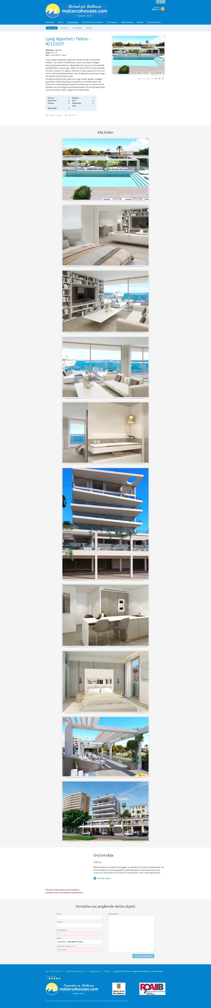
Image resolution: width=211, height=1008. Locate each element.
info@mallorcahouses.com (75, 971)
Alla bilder (64, 28)
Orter (60, 22)
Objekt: (59, 938)
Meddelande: (113, 914)
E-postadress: (62, 930)
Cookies (107, 971)
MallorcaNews (127, 22)
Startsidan (50, 22)
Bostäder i (104, 878)
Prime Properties (153, 22)
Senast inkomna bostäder (92, 22)
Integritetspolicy (94, 971)
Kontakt (140, 22)
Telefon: (60, 922)
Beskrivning (51, 28)
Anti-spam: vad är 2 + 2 (66, 946)
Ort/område (77, 28)
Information (111, 22)
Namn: (59, 914)
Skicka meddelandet (143, 956)
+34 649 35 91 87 (55, 971)
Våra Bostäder (73, 22)
